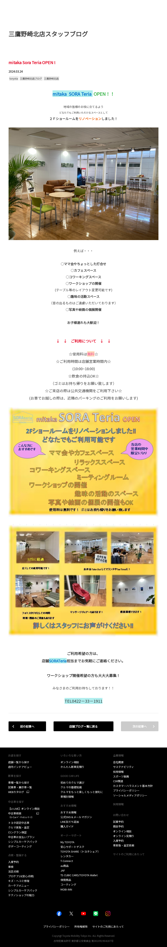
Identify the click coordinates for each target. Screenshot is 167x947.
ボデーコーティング (20, 846)
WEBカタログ (16, 792)
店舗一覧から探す (18, 762)
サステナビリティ (123, 767)
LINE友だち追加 (69, 822)
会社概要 (118, 762)
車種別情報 (67, 797)
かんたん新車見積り (72, 767)
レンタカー (67, 856)
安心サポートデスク (72, 847)
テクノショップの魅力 (21, 895)
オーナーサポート (71, 835)
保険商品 (65, 880)
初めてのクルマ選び (72, 782)
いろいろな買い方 (71, 755)
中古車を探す (16, 802)
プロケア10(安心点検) (21, 876)
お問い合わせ (121, 815)
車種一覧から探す (18, 782)
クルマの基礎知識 (71, 787)
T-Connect (66, 861)
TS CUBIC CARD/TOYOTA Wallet (79, 875)
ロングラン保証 (17, 832)
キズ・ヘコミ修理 (18, 881)
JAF (62, 870)
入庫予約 (13, 862)
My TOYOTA (67, 842)
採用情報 (118, 772)
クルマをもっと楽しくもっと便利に (81, 792)
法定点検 (13, 871)
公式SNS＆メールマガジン (76, 817)
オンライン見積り (123, 836)
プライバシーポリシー (126, 790)
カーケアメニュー (18, 885)
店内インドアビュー (20, 767)
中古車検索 (21, 815)
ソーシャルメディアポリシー (130, 795)
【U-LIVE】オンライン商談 (24, 809)
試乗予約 (118, 822)
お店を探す (14, 755)
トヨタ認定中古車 (18, 823)
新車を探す (14, 776)
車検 (10, 867)
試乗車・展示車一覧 (20, 787)
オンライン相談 (69, 762)
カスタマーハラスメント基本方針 (133, 786)
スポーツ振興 (121, 776)
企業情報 (118, 755)
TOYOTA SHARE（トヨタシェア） (80, 851)
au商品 (64, 866)
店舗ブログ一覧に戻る (83, 726)
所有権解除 (81, 926)
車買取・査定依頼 (123, 845)
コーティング (68, 884)
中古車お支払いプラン (21, 837)
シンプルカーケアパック (22, 842)
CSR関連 (118, 781)
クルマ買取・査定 (18, 827)
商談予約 (118, 826)
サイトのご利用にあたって (129, 854)
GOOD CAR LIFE (69, 776)
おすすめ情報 (68, 812)
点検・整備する (17, 855)
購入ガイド (67, 826)
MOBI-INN (66, 889)
